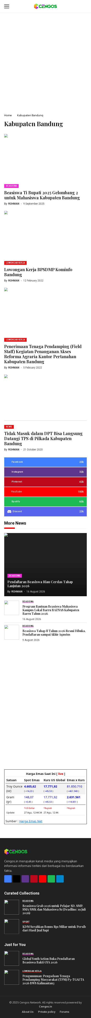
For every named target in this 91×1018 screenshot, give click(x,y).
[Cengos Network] (45, 6)
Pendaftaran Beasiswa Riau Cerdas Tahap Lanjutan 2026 (40, 584)
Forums (64, 1011)
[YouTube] (42, 879)
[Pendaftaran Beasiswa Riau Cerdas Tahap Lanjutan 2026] (45, 564)
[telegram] (60, 879)
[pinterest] (34, 879)
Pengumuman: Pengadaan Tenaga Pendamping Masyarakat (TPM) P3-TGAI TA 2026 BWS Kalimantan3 (53, 979)
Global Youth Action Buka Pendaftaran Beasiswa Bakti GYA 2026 (48, 960)
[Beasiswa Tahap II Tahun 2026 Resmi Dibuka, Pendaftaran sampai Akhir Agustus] (11, 632)
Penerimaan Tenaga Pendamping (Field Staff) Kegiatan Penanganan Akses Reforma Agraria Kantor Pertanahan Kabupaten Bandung (42, 353)
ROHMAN (13, 203)
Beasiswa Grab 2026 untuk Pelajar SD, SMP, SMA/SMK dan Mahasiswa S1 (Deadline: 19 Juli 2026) (54, 909)
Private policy (46, 1011)
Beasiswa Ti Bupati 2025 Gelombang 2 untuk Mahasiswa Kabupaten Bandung (42, 195)
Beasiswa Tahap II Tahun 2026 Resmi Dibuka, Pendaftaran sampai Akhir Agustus (54, 632)
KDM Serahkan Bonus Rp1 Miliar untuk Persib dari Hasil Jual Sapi (54, 928)
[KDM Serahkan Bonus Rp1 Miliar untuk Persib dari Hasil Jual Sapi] (11, 926)
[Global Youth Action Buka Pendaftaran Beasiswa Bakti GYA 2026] (11, 958)
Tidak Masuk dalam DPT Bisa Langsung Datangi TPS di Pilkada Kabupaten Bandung (43, 438)
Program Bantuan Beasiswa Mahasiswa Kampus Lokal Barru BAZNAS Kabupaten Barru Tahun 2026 (50, 610)
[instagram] (25, 879)
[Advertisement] (45, 60)
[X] (16, 879)
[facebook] (8, 879)
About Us (27, 1011)
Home (8, 115)
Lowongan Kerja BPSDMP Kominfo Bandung (38, 272)
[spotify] (51, 879)
